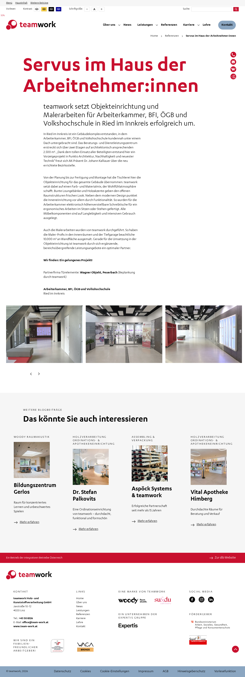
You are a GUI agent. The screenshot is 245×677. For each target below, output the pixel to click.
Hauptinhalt (21, 3)
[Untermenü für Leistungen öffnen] (157, 25)
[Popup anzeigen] (85, 647)
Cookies (85, 671)
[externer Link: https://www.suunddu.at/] (163, 600)
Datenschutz (62, 671)
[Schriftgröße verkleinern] (87, 9)
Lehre (207, 25)
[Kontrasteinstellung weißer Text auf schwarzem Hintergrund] (51, 9)
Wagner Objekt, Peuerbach (98, 273)
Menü (9, 3)
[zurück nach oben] (235, 649)
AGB (165, 671)
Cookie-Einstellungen (114, 671)
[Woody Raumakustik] (233, 69)
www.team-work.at (25, 626)
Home (80, 598)
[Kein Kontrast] (37, 9)
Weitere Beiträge (39, 3)
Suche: (186, 9)
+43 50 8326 (26, 618)
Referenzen (169, 25)
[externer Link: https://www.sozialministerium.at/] (210, 624)
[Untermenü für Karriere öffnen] (199, 25)
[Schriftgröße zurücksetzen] (94, 9)
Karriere (188, 25)
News (127, 25)
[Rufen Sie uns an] (233, 55)
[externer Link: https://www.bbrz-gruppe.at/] (128, 626)
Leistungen (145, 25)
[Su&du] (233, 76)
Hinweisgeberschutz (191, 671)
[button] (31, 374)
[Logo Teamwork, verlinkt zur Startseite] (31, 25)
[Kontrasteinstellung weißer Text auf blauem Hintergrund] (58, 9)
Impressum (146, 671)
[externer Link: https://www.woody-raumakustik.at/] (132, 600)
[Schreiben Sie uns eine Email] (233, 62)
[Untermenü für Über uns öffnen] (119, 25)
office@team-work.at (35, 622)
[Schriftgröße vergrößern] (102, 9)
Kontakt (227, 25)
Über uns (109, 25)
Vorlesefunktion (225, 671)
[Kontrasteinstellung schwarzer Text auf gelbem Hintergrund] (44, 9)
